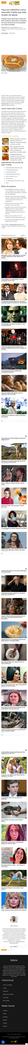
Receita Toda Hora (5, 27)
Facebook (5, 1010)
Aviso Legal (5, 997)
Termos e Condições (7, 985)
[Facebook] (13, 946)
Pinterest (5, 1026)
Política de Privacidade (8, 994)
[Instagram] (16, 946)
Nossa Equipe (6, 1000)
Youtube (5, 1020)
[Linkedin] (11, 946)
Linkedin (5, 1023)
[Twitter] (15, 946)
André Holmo (4, 33)
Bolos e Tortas (14, 27)
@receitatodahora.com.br (15, 224)
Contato (5, 988)
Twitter (4, 1013)
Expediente (5, 991)
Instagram (5, 1016)
